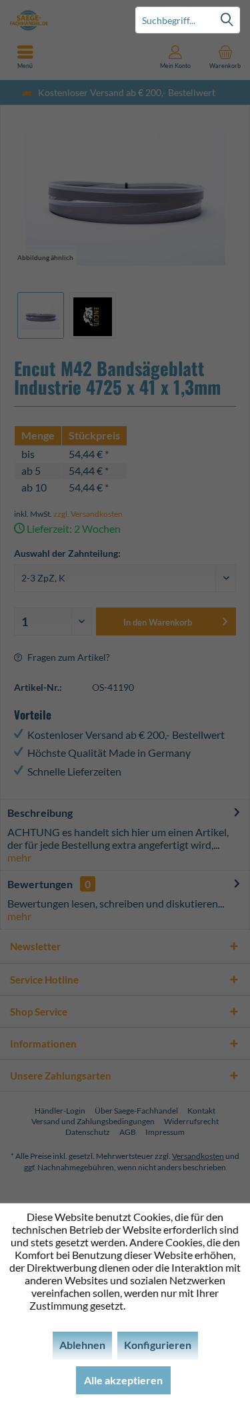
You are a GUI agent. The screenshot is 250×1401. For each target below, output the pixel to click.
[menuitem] (225, 56)
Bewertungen (40, 884)
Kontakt (201, 1111)
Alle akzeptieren (123, 1380)
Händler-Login (60, 1111)
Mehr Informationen (174, 1305)
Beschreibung (40, 812)
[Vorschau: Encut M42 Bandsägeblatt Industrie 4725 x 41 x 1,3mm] (40, 315)
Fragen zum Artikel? (67, 657)
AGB (127, 1132)
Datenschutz (87, 1132)
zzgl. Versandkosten (88, 514)
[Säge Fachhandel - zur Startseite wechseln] (62, 20)
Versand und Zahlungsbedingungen (93, 1121)
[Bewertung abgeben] (125, 417)
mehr (19, 857)
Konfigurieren (157, 1344)
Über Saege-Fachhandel (136, 1111)
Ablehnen (82, 1344)
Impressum (165, 1132)
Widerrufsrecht (191, 1121)
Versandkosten (198, 1156)
